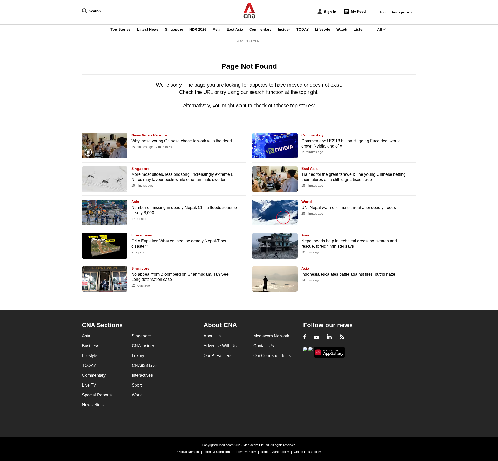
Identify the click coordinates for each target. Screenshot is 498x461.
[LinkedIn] (329, 337)
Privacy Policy (246, 452)
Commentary (260, 29)
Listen (359, 29)
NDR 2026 (197, 29)
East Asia (235, 29)
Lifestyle (322, 29)
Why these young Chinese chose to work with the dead (181, 141)
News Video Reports (149, 135)
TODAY (302, 29)
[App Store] (310, 352)
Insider (284, 29)
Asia (216, 29)
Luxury (138, 355)
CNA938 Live (144, 365)
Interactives (141, 235)
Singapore (174, 29)
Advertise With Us (220, 346)
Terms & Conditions (217, 452)
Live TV (89, 385)
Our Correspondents (272, 355)
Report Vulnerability (275, 452)
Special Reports (97, 395)
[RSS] (342, 337)
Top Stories (120, 29)
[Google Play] (305, 352)
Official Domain (188, 452)
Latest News (148, 29)
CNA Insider (143, 346)
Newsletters (93, 405)
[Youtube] (316, 337)
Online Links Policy (307, 452)
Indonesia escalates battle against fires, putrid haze (348, 274)
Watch (341, 29)
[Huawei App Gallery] (329, 352)
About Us (212, 336)
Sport (137, 385)
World (306, 202)
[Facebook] (304, 337)
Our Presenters (217, 355)
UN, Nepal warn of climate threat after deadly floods (348, 207)
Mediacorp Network (271, 336)
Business (90, 346)
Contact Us (263, 346)
